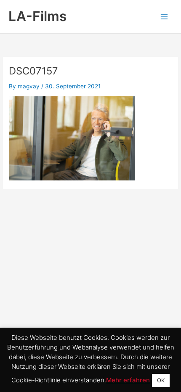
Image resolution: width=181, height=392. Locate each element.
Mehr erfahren (128, 380)
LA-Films (37, 16)
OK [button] (161, 380)
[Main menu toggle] (164, 16)
